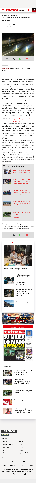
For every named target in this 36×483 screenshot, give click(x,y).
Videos (22, 465)
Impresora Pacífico (24, 453)
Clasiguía (21, 447)
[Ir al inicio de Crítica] (15, 10)
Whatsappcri (13, 465)
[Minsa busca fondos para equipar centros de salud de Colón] (18, 256)
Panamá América (8, 444)
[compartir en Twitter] (14, 59)
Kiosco (21, 441)
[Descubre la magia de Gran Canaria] (9, 303)
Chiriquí (17, 68)
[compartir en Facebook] (7, 59)
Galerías (31, 465)
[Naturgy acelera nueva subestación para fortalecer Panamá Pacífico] (9, 293)
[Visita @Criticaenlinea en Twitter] (12, 461)
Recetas (5, 453)
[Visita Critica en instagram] (30, 461)
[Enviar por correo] (27, 59)
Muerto (22, 68)
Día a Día (6, 447)
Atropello (28, 68)
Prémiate (21, 450)
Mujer (5, 450)
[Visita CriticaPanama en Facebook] (6, 461)
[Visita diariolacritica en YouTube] (24, 461)
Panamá (11, 68)
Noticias (4, 465)
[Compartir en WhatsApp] (21, 58)
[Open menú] (3, 10)
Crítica (5, 441)
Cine (20, 444)
